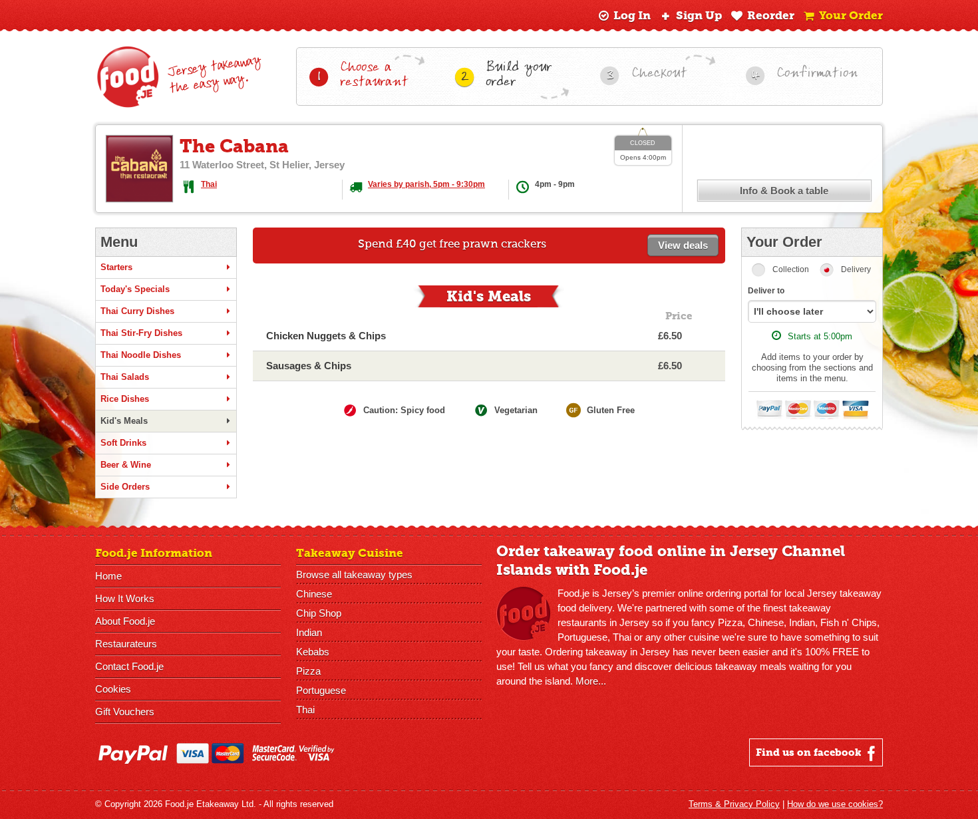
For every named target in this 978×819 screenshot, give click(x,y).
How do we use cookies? (835, 804)
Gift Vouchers (124, 711)
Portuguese (321, 690)
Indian (309, 632)
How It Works (124, 598)
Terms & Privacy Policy (734, 804)
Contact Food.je (129, 666)
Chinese (314, 593)
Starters (116, 267)
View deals (683, 245)
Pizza (308, 671)
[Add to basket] (704, 336)
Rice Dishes (124, 399)
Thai (209, 184)
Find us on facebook (810, 752)
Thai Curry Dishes (137, 311)
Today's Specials (135, 289)
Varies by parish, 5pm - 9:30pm (426, 184)
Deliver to (766, 290)
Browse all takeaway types (354, 574)
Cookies (113, 689)
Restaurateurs (126, 643)
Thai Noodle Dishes (140, 355)
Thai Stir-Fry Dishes (141, 333)
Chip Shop (318, 613)
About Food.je (125, 621)
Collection (790, 269)
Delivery (856, 269)
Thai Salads (124, 377)
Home (108, 575)
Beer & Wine (125, 465)
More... (590, 681)
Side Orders (125, 487)
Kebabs (312, 651)
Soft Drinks (123, 443)
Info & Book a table (784, 190)
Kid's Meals (124, 421)
